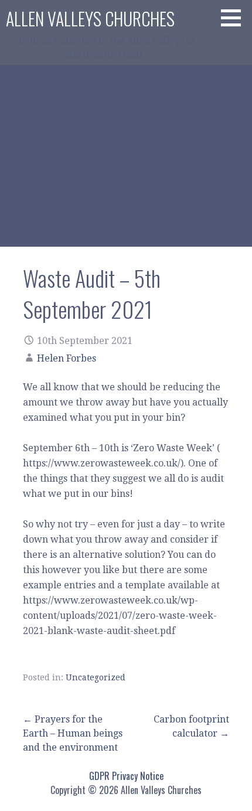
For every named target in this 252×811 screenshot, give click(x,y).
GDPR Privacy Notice (126, 776)
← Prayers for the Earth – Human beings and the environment (72, 733)
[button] (235, 17)
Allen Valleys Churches (90, 18)
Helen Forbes (66, 358)
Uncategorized (95, 677)
